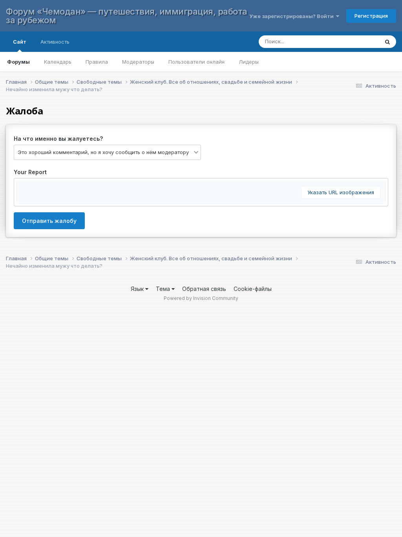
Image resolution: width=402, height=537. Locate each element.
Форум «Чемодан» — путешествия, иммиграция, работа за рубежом (126, 15)
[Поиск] (387, 41)
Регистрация (371, 16)
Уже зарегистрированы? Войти (292, 16)
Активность (54, 42)
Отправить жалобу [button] (49, 220)
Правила (97, 62)
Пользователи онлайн (196, 62)
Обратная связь (204, 288)
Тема (164, 288)
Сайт (19, 42)
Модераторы (138, 62)
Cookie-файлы (253, 288)
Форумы (18, 62)
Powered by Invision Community (201, 298)
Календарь (57, 62)
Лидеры (249, 62)
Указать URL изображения (340, 192)
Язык (138, 288)
